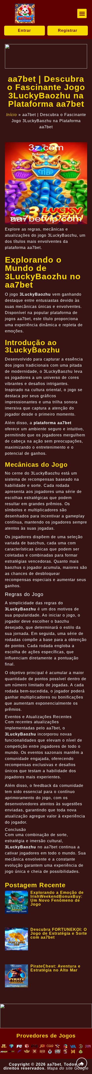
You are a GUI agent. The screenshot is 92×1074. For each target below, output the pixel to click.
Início (11, 115)
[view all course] (81, 1063)
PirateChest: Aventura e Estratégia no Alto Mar (55, 968)
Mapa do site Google (68, 1068)
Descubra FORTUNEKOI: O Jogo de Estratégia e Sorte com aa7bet (58, 933)
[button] (82, 13)
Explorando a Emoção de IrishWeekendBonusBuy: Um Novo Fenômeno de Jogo (57, 898)
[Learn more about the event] (46, 56)
